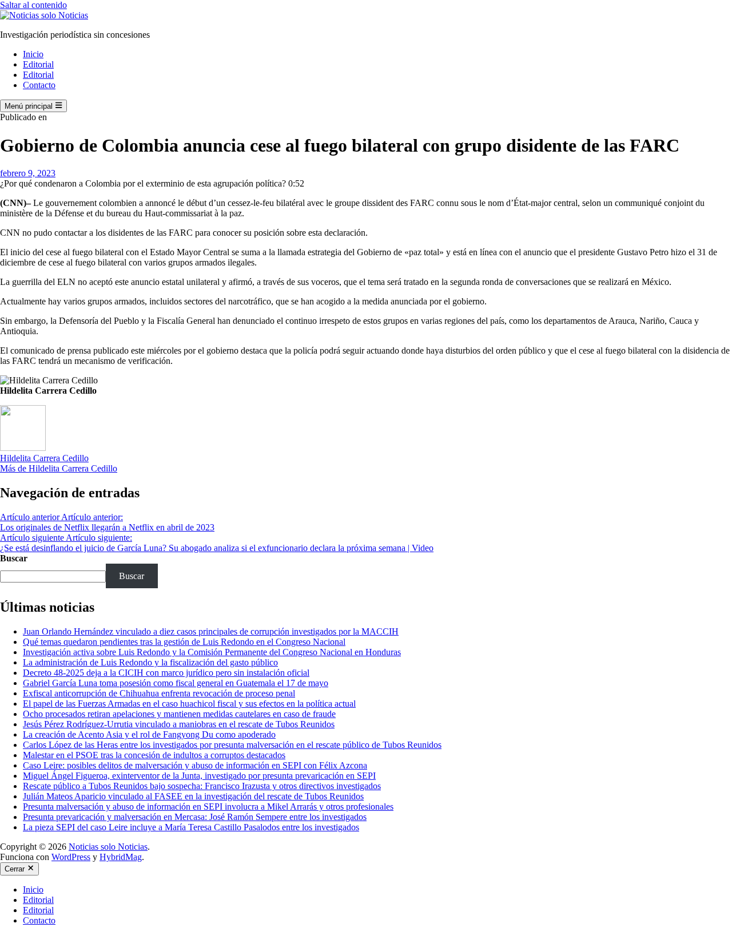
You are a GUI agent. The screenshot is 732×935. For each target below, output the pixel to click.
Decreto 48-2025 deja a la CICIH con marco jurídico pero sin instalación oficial (166, 673)
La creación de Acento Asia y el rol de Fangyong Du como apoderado (149, 734)
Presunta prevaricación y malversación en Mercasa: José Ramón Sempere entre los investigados (195, 817)
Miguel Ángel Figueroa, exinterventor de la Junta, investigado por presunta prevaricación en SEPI (199, 776)
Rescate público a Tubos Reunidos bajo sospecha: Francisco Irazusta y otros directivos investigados (202, 786)
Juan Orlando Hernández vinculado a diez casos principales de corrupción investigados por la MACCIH (211, 631)
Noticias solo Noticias (108, 846)
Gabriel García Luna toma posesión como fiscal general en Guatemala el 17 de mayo (175, 683)
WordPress (70, 857)
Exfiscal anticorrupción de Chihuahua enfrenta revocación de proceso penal (159, 693)
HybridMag (121, 857)
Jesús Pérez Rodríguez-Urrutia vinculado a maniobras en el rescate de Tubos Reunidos (179, 724)
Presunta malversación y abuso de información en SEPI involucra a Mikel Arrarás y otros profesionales (208, 806)
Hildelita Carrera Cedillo (44, 458)
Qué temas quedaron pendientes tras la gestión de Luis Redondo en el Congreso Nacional (184, 642)
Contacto (39, 85)
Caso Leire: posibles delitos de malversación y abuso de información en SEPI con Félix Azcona (195, 765)
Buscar (13, 558)
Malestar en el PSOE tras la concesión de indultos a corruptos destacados (154, 755)
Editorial (38, 64)
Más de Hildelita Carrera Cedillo (58, 468)
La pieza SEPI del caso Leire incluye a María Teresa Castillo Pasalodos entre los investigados (191, 827)
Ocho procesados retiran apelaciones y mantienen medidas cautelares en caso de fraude (179, 714)
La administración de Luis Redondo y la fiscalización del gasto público (150, 662)
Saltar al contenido (33, 5)
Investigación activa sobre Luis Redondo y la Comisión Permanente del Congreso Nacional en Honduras (212, 652)
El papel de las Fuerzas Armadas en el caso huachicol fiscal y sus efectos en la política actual (189, 703)
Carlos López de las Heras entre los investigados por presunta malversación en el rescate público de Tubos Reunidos (232, 745)
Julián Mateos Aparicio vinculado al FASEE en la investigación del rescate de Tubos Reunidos (193, 796)
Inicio (33, 54)
